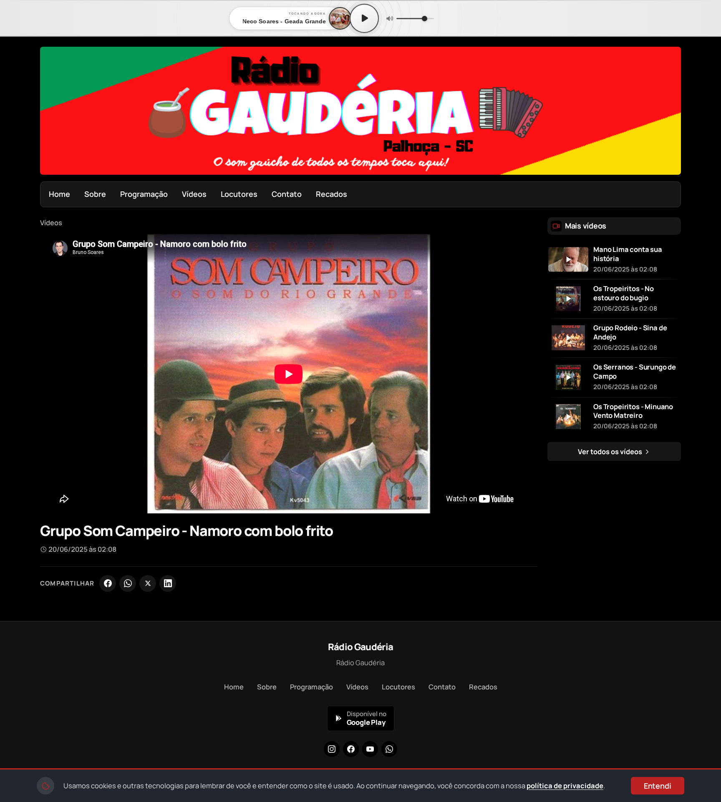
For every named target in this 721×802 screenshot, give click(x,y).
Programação (144, 194)
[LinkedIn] (167, 583)
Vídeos (194, 194)
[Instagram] (332, 749)
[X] (147, 583)
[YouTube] (370, 749)
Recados (331, 194)
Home (59, 194)
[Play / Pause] (364, 18)
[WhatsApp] (127, 583)
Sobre (95, 194)
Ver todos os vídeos (610, 451)
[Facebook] (107, 583)
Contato (287, 194)
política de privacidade (565, 785)
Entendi (657, 786)
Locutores (239, 194)
